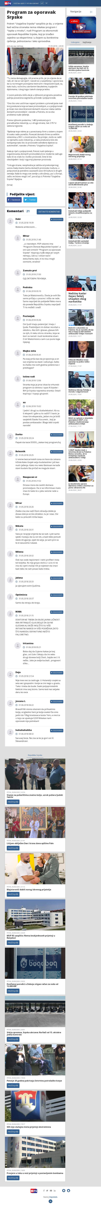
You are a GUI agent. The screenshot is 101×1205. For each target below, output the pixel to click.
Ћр (46, 3)
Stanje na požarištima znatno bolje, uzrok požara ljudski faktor (35, 796)
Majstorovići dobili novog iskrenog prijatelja (29, 889)
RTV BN (29, 3)
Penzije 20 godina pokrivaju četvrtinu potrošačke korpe (34, 1080)
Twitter (32, 199)
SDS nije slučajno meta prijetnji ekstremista (29, 1127)
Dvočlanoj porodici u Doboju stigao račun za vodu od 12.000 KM (32, 985)
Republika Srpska (35, 755)
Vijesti (22, 3)
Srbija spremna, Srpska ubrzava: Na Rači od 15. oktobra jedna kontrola (34, 1033)
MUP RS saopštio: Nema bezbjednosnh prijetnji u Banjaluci (31, 936)
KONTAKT (35, 3)
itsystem (53, 1197)
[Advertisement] (81, 262)
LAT (42, 3)
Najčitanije (87, 42)
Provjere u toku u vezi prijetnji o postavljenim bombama (35, 1173)
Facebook (15, 199)
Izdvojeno (75, 42)
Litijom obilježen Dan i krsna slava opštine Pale (30, 843)
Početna (17, 3)
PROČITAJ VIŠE (13, 802)
